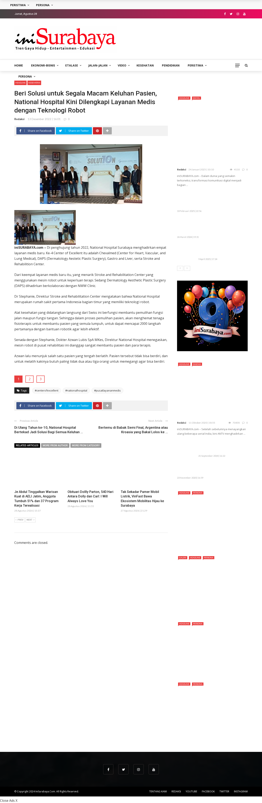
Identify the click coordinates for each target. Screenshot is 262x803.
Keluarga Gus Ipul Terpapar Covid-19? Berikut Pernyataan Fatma (220, 469)
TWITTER (224, 791)
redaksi (19, 119)
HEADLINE (20, 82)
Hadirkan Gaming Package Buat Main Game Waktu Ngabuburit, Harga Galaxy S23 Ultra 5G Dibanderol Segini (211, 226)
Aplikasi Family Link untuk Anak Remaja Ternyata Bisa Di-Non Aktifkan (221, 447)
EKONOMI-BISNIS (43, 65)
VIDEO (122, 65)
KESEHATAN (145, 65)
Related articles (27, 445)
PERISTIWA (195, 65)
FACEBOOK (208, 791)
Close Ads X (8, 800)
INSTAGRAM (241, 791)
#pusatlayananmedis (107, 390)
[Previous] (180, 268)
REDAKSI (176, 791)
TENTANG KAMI (158, 791)
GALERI (182, 557)
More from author (55, 445)
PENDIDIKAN (171, 65)
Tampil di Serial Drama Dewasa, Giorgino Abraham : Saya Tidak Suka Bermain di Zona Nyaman (210, 734)
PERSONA (25, 76)
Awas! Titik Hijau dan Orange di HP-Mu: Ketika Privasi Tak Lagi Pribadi (221, 250)
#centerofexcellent (46, 390)
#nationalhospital (76, 390)
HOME (18, 65)
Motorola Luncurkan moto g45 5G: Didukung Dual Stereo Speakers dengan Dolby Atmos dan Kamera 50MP (220, 200)
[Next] (187, 268)
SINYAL (196, 98)
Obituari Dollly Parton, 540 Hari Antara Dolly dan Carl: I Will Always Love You (90, 496)
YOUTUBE (191, 791)
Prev (20, 519)
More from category (86, 445)
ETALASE (71, 65)
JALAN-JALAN (97, 65)
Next (29, 519)
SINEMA (197, 364)
